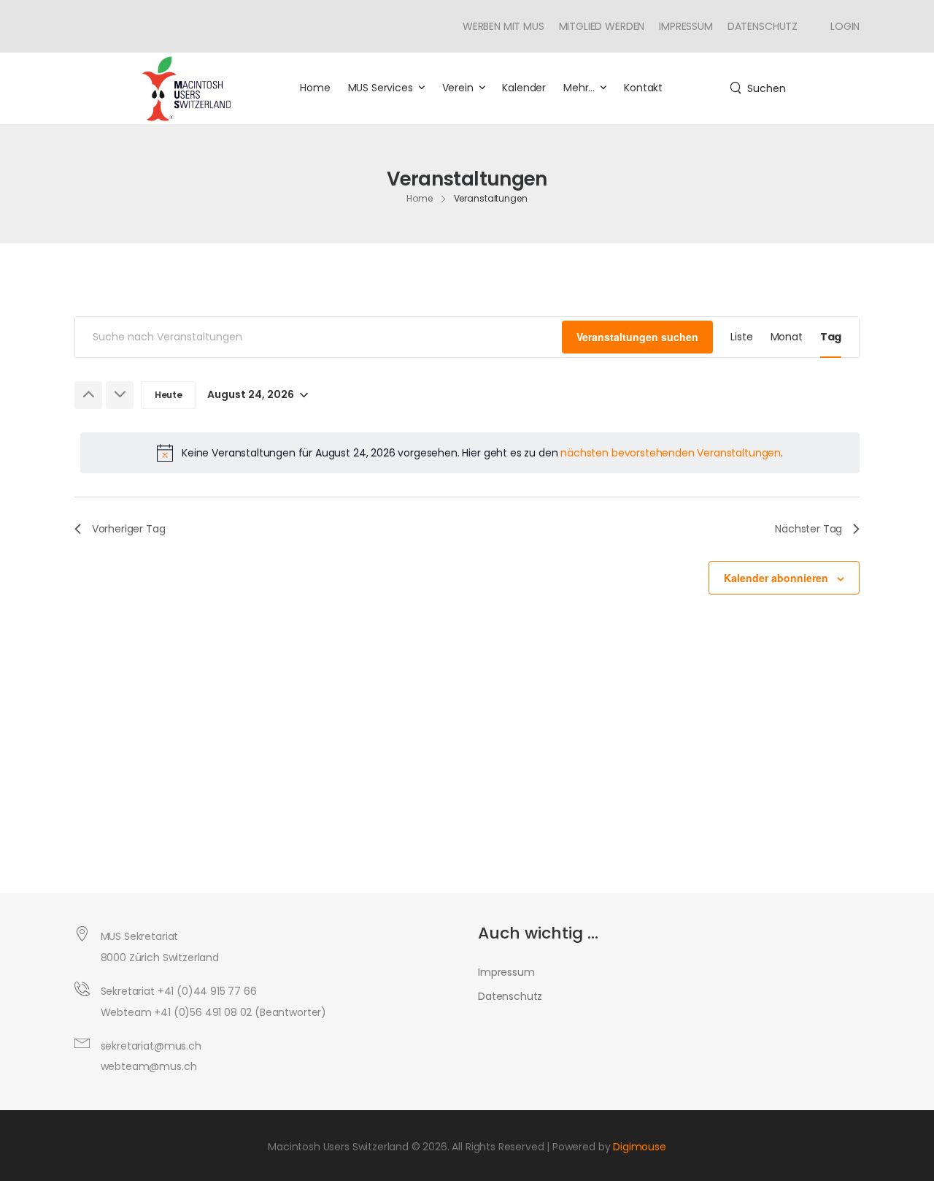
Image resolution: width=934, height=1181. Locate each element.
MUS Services (380, 87)
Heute (168, 395)
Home (315, 87)
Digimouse (639, 1146)
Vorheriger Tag (129, 528)
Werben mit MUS (503, 26)
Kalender (524, 87)
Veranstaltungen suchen (637, 336)
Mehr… (579, 87)
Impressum (686, 26)
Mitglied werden (602, 26)
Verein (458, 87)
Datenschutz (762, 26)
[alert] (470, 452)
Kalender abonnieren (776, 577)
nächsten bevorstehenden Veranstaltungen (670, 453)
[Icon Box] (839, 26)
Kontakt (643, 87)
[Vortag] (88, 395)
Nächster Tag (808, 528)
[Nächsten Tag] (120, 395)
